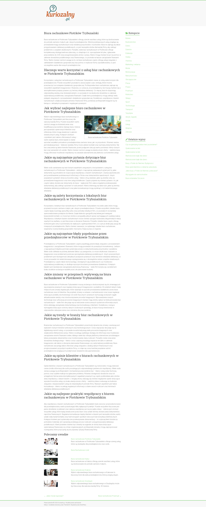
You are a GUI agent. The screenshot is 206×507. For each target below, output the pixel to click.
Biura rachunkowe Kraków (81, 470)
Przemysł (129, 91)
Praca (128, 83)
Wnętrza (129, 128)
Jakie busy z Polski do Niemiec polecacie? (142, 171)
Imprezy (129, 61)
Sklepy (128, 98)
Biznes (128, 38)
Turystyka (129, 113)
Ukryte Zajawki (131, 117)
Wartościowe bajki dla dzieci (136, 156)
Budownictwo (131, 42)
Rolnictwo (129, 94)
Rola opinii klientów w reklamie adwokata (141, 167)
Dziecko (129, 49)
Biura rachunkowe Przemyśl (109, 496)
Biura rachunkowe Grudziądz (81, 481)
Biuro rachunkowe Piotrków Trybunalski (85, 439)
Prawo (128, 87)
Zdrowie (129, 132)
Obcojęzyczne (131, 79)
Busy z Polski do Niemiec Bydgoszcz (139, 163)
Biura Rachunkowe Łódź (80, 450)
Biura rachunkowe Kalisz (80, 459)
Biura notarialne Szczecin (135, 178)
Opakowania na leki (133, 148)
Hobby (128, 57)
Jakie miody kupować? (54, 496)
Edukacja (129, 53)
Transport (129, 109)
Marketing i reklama (133, 64)
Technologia (130, 106)
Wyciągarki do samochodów (136, 174)
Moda (128, 68)
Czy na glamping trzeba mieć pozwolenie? (141, 145)
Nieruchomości (131, 76)
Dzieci (128, 46)
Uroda (128, 121)
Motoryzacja (130, 72)
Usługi (128, 124)
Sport (128, 102)
